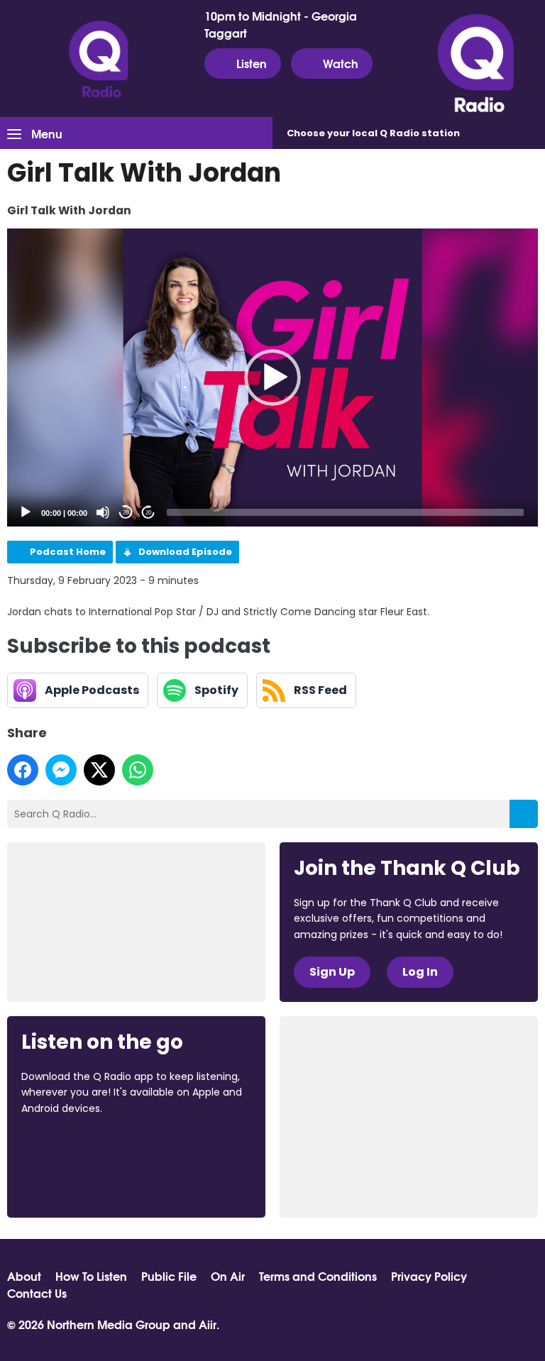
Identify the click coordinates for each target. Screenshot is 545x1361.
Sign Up (332, 972)
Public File (169, 1275)
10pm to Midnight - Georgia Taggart (280, 24)
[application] (272, 377)
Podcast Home (68, 551)
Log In (420, 972)
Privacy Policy (429, 1275)
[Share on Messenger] (61, 770)
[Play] (25, 512)
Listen (251, 63)
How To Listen (91, 1275)
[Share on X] (99, 770)
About (24, 1275)
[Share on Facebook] (22, 770)
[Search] (524, 814)
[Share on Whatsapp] (137, 770)
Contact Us (37, 1292)
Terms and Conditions (318, 1275)
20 (125, 512)
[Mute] (103, 512)
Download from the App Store (76, 1146)
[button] (272, 377)
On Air (228, 1275)
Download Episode (185, 551)
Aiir (207, 1324)
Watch (340, 63)
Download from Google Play (75, 1183)
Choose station (373, 133)
